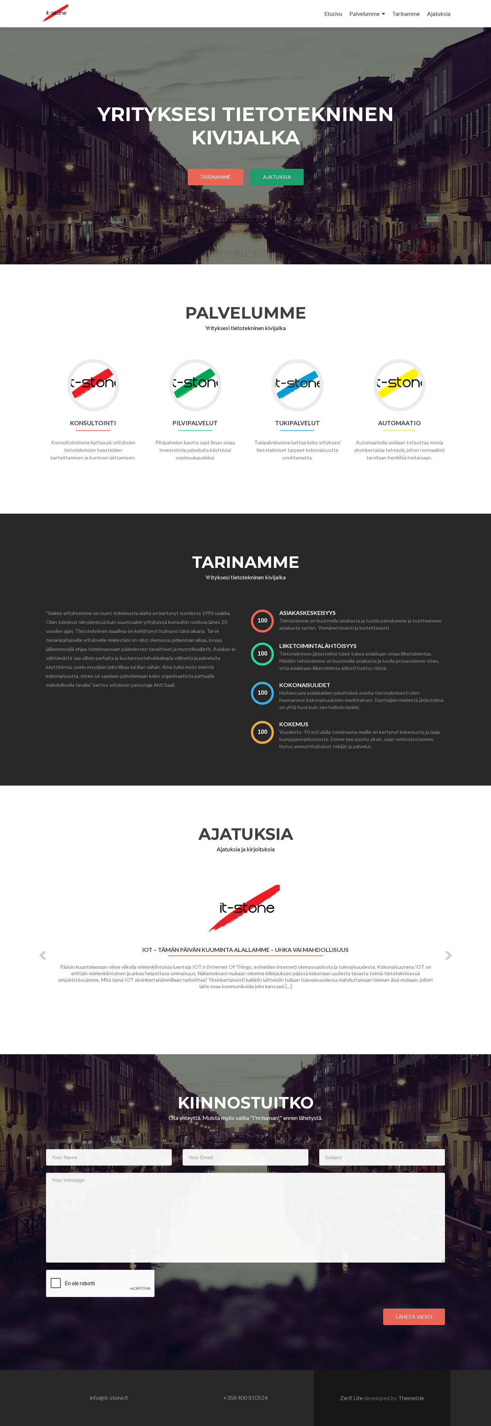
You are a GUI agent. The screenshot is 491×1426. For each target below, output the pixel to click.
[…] (288, 986)
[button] (43, 955)
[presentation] (262, 621)
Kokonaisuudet (304, 684)
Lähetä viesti (414, 1317)
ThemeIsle (411, 1397)
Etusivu (333, 13)
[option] (245, 950)
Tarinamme (406, 13)
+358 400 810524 (245, 1397)
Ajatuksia (438, 13)
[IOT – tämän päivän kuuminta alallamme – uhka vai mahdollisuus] (245, 910)
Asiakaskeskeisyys (307, 612)
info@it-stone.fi (109, 1397)
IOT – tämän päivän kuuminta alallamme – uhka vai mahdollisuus (245, 949)
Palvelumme (364, 13)
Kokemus (293, 724)
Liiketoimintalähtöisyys (318, 645)
